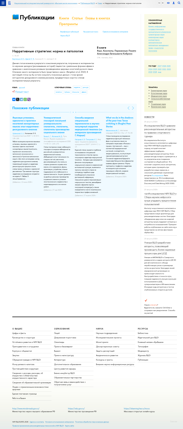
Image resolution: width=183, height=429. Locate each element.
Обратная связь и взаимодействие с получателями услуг (70, 383)
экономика (152, 51)
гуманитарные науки (156, 34)
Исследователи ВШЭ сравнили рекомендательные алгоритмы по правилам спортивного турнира (159, 131)
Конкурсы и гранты (104, 359)
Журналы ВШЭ (144, 355)
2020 (169, 69)
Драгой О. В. (29, 59)
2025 (169, 66)
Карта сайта (69, 426)
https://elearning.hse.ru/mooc (137, 408)
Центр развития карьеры (65, 368)
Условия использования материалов (59, 422)
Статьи (77, 18)
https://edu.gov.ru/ (76, 408)
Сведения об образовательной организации (31, 382)
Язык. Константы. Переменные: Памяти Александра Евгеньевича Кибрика (116, 52)
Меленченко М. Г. (112, 130)
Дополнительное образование (67, 364)
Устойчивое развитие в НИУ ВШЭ (27, 342)
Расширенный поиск (90, 32)
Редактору (173, 421)
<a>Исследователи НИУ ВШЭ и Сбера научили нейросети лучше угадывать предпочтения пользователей (160, 199)
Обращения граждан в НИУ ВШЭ (26, 359)
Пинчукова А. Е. (91, 139)
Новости (149, 117)
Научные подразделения (106, 333)
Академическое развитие (107, 355)
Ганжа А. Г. (47, 136)
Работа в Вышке (19, 398)
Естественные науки (159, 93)
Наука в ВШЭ (65, 36)
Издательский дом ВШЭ (148, 337)
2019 (150, 72)
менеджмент (163, 45)
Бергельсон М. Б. (18, 59)
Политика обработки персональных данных (92, 422)
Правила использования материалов (115, 32)
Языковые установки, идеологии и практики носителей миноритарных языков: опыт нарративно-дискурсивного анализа (26, 123)
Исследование (158, 175)
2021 (164, 69)
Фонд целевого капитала (23, 364)
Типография (143, 346)
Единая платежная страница (24, 393)
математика (153, 45)
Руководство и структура (23, 337)
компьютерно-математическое (155, 41)
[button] (70, 112)
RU (159, 3)
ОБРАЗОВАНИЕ (62, 328)
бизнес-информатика (156, 26)
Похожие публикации (30, 108)
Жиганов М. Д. (57, 136)
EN (163, 3)
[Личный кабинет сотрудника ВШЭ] (174, 3)
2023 (155, 69)
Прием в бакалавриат (63, 346)
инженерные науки (156, 37)
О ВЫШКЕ (17, 328)
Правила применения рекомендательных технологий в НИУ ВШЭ (38, 426)
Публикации (37, 17)
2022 (160, 69)
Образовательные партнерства (68, 377)
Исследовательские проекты (109, 337)
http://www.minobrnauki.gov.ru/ (25, 408)
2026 (164, 66)
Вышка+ (57, 351)
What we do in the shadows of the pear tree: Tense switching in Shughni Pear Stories (119, 122)
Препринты (68, 24)
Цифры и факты (19, 333)
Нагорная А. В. (80, 139)
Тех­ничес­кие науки (158, 106)
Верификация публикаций (69, 32)
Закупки (15, 355)
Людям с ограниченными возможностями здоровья (30, 388)
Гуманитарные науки (159, 90)
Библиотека (143, 333)
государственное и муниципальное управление (159, 30)
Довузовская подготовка (65, 337)
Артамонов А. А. (18, 133)
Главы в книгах (97, 18)
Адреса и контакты (37, 422)
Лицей (57, 333)
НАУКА (99, 328)
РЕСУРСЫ (143, 328)
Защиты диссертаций (105, 351)
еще (159, 72)
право (150, 48)
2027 (160, 66)
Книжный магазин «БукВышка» (151, 342)
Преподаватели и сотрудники (25, 346)
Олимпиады (59, 342)
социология (159, 48)
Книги (64, 18)
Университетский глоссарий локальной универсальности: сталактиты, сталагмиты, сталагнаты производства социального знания (56, 125)
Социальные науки (158, 104)
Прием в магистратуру (64, 355)
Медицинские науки (159, 96)
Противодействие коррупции (25, 368)
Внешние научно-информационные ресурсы (115, 364)
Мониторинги (102, 342)
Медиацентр (143, 351)
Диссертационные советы (107, 346)
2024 (150, 69)
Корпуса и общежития (22, 351)
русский (22, 87)
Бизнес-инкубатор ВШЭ (64, 373)
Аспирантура (59, 359)
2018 (155, 72)
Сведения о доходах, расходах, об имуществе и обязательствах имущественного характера (27, 375)
